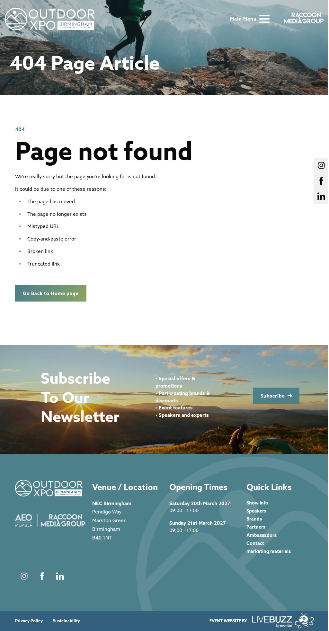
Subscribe (273, 396)
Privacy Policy (29, 620)
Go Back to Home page (51, 293)
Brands (254, 518)
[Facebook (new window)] (42, 576)
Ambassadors (261, 535)
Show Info (257, 502)
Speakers (256, 510)
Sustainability (66, 620)
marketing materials (268, 551)
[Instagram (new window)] (24, 576)
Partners (255, 527)
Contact (255, 543)
